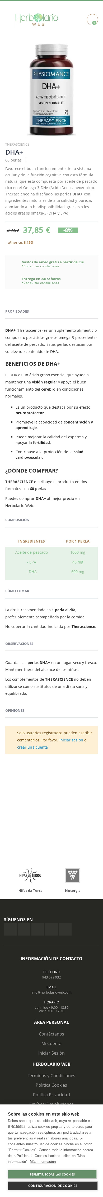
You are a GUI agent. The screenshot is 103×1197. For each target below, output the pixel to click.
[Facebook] (10, 929)
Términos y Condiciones (51, 1075)
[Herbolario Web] (37, 19)
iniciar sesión (71, 739)
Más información (43, 1162)
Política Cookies (51, 1085)
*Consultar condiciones (40, 266)
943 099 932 (51, 977)
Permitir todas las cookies (52, 1174)
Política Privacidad (51, 1095)
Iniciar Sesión (51, 1053)
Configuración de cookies (52, 1185)
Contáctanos (51, 1034)
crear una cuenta (32, 747)
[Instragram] (37, 929)
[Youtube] (65, 929)
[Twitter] (24, 929)
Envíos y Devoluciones (51, 1104)
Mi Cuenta (51, 1043)
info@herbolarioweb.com (51, 992)
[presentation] (13, 877)
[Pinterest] (51, 929)
